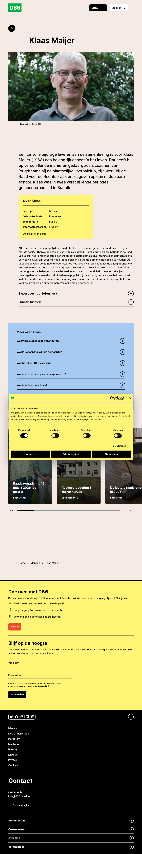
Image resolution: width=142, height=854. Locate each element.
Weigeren (30, 454)
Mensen (35, 563)
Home (22, 563)
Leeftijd (28, 211)
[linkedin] (27, 716)
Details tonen (119, 446)
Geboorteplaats (33, 216)
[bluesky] (11, 716)
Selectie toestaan (71, 454)
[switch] (55, 435)
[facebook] (16, 716)
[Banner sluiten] (130, 398)
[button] (99, 7)
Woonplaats (30, 221)
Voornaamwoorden (35, 226)
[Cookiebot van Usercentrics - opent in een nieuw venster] (112, 398)
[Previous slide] (125, 511)
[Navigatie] (129, 717)
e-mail (43, 233)
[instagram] (22, 716)
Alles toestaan (111, 454)
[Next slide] (129, 511)
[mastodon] (32, 716)
